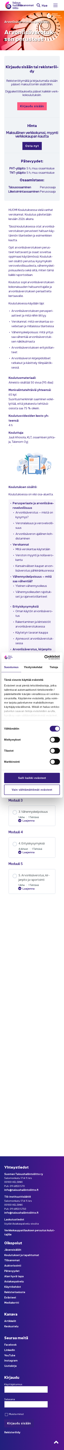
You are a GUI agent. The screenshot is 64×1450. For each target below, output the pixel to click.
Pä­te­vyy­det (12, 1271)
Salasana (9, 1399)
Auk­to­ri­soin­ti (12, 1265)
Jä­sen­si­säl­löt (12, 1249)
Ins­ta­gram (11, 1360)
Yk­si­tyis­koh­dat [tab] (33, 667)
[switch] (55, 740)
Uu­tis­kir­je (10, 1366)
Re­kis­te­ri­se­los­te (14, 1292)
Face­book (10, 1344)
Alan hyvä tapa (14, 1276)
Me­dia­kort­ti (11, 1302)
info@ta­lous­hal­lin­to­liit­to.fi (21, 1190)
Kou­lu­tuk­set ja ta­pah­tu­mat (21, 1255)
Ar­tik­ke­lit (10, 1321)
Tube (12, 1355)
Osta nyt (32, 146)
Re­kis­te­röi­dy (12, 1432)
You (6, 1355)
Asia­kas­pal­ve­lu (14, 1281)
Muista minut (16, 1414)
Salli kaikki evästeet (32, 777)
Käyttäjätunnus (13, 1384)
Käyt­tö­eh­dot (12, 1286)
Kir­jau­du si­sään (32, 106)
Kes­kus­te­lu (11, 1326)
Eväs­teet (10, 1297)
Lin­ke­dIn (9, 1350)
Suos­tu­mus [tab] (11, 667)
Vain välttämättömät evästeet (32, 789)
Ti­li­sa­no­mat (26, 5)
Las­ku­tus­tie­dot (14, 1219)
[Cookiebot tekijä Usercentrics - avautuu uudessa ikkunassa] (45, 657)
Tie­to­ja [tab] (54, 667)
